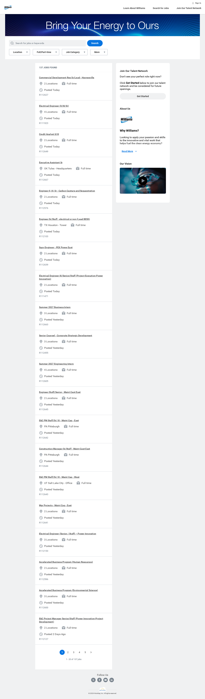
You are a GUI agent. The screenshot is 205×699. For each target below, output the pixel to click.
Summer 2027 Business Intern (54, 307)
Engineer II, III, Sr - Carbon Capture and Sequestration (67, 191)
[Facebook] (99, 680)
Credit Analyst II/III (49, 134)
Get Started (143, 96)
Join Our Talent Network (188, 8)
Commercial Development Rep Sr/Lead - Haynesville (66, 77)
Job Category (73, 52)
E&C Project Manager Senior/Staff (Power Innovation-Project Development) (71, 620)
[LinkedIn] (111, 680)
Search (94, 43)
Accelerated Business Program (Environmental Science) (68, 590)
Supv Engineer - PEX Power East (56, 247)
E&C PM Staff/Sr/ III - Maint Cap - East (59, 420)
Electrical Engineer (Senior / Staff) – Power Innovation (67, 533)
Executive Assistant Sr (50, 162)
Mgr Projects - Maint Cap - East (55, 505)
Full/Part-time (44, 52)
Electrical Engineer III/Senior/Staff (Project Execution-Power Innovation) (71, 277)
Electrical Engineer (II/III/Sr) (54, 106)
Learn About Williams (134, 8)
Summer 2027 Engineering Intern (56, 364)
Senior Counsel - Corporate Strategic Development (65, 335)
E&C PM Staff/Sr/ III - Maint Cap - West (59, 477)
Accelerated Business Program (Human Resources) (66, 562)
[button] (143, 181)
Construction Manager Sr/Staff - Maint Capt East (64, 448)
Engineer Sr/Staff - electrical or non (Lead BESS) (64, 219)
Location (17, 52)
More (97, 52)
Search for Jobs (161, 8)
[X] (93, 680)
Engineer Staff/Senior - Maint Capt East (60, 392)
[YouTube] (105, 680)
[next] (91, 652)
